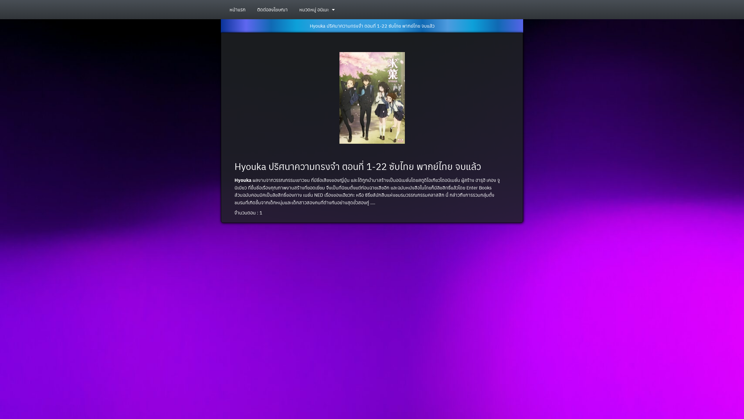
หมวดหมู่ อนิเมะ (314, 9)
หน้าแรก (238, 9)
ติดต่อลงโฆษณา (272, 9)
